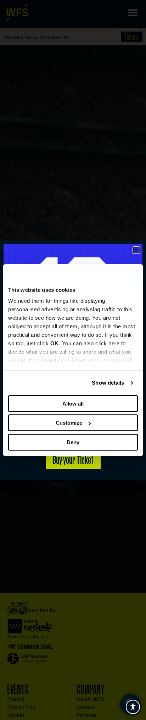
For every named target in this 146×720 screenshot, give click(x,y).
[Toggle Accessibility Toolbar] (133, 707)
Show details (108, 383)
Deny (73, 442)
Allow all (73, 404)
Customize (69, 423)
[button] (136, 250)
